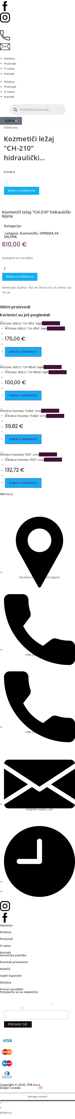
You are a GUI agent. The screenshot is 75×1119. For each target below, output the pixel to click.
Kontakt (9, 74)
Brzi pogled (52, 323)
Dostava (5, 982)
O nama (9, 68)
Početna (9, 58)
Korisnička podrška (13, 955)
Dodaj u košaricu (21, 190)
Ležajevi (11, 233)
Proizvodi (10, 63)
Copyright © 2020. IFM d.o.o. (20, 1085)
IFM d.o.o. (6, 494)
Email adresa (13, 1008)
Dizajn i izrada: (21, 1088)
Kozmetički (29, 233)
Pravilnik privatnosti (14, 962)
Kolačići (5, 969)
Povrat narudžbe (11, 989)
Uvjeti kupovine (11, 976)
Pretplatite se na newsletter (19, 992)
